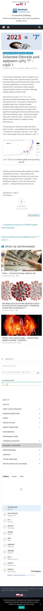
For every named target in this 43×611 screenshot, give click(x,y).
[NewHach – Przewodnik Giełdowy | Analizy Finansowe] (3, 27)
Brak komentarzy (32, 68)
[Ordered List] (13, 372)
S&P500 (22, 53)
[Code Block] (21, 372)
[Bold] (3, 372)
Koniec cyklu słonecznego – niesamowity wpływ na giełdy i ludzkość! (20, 339)
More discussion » (33, 215)
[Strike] (10, 372)
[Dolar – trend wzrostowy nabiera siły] (21, 251)
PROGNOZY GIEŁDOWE (10, 53)
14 (21, 343)
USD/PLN (29, 53)
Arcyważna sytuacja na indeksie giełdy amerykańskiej (19, 226)
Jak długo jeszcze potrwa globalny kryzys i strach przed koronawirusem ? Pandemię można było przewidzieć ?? (21, 305)
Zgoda (21, 607)
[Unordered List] (16, 372)
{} (26, 372)
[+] (28, 372)
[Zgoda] (40, 604)
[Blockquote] (18, 372)
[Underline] (8, 372)
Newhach (22, 68)
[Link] (23, 372)
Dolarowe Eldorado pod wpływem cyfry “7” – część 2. (21, 238)
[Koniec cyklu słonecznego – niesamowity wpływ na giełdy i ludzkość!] (21, 316)
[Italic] (5, 372)
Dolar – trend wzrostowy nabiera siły (18, 273)
